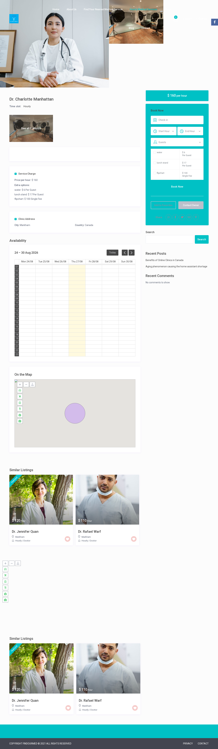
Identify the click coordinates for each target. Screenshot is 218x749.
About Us (71, 9)
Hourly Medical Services (143, 9)
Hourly (27, 106)
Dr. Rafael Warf (89, 531)
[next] (132, 253)
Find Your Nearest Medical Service (103, 9)
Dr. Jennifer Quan (25, 531)
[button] (75, 413)
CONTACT (203, 743)
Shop (167, 9)
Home (55, 9)
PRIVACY (188, 743)
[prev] (125, 253)
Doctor (27, 540)
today (112, 252)
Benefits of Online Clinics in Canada (164, 260)
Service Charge (27, 173)
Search (150, 232)
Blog (131, 28)
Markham (25, 225)
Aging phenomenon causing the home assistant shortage (176, 266)
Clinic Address (26, 219)
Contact (145, 28)
